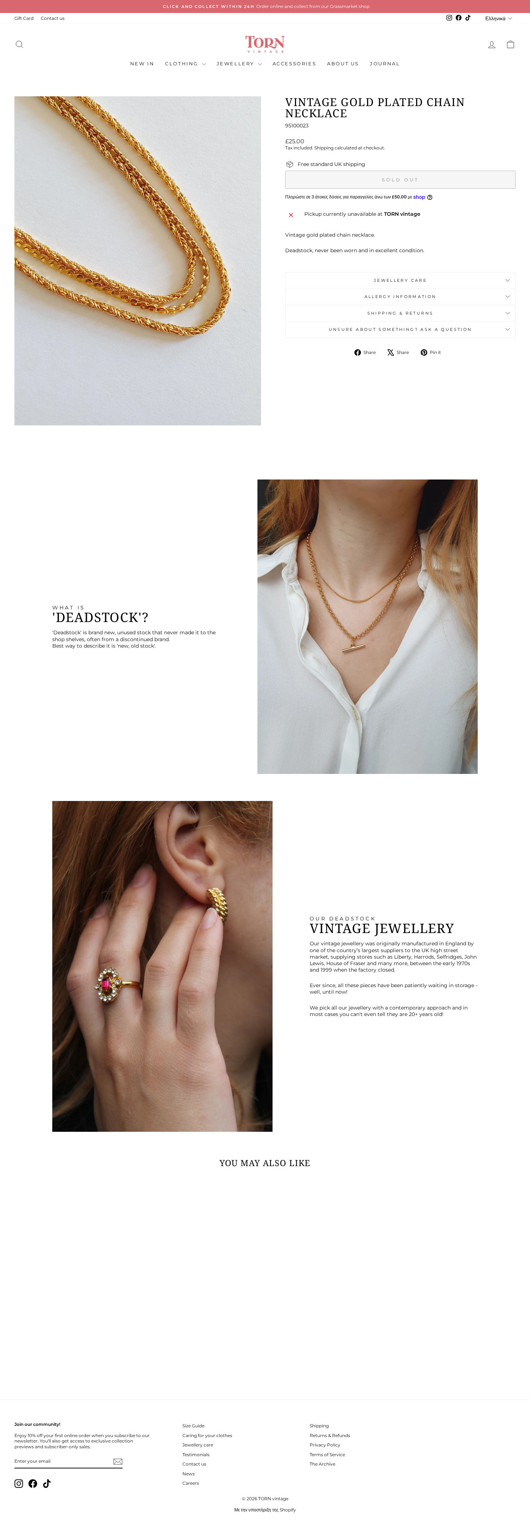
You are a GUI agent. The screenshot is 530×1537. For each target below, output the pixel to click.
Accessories (295, 63)
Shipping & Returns (400, 313)
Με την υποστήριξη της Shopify (265, 1509)
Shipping (324, 147)
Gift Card (24, 18)
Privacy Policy (325, 1445)
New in (142, 63)
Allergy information (401, 296)
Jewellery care (400, 280)
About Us (343, 63)
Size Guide (193, 1425)
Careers (190, 1483)
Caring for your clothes (207, 1435)
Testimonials (195, 1454)
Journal (385, 63)
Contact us (53, 18)
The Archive (322, 1464)
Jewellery (236, 63)
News (188, 1473)
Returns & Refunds (330, 1435)
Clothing (182, 63)
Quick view (74, 1337)
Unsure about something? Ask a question (400, 329)
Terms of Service (327, 1454)
